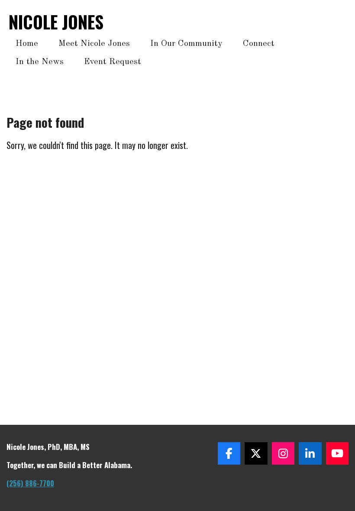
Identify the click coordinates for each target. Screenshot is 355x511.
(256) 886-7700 (30, 483)
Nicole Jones (56, 22)
